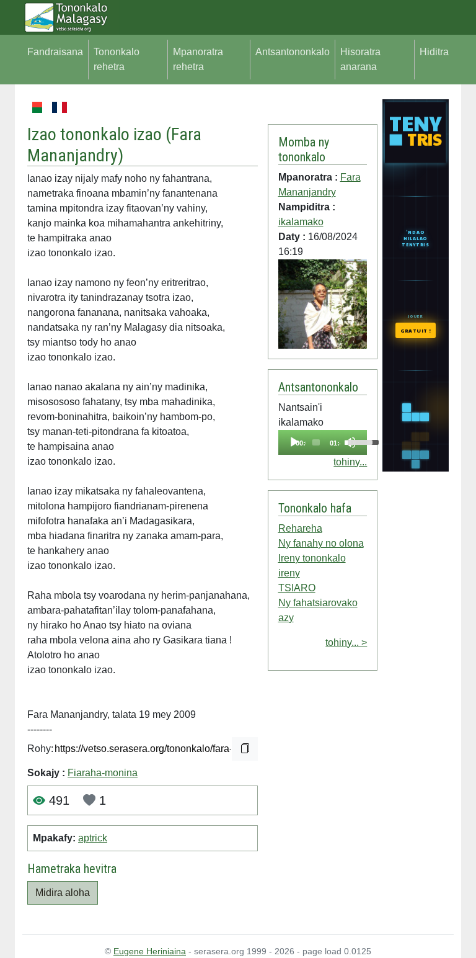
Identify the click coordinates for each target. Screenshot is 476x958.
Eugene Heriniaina (149, 951)
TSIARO (296, 588)
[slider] (316, 442)
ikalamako (301, 222)
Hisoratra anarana (360, 59)
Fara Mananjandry (114, 145)
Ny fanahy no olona (321, 543)
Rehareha (300, 528)
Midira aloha (62, 892)
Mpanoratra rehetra (198, 59)
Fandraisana (55, 52)
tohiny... (350, 462)
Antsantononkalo (292, 52)
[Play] (294, 442)
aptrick (92, 838)
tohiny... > (346, 642)
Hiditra (434, 52)
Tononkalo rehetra (116, 59)
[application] (323, 442)
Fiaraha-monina (103, 773)
